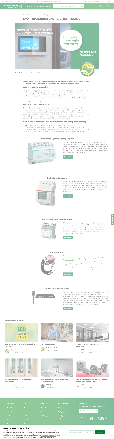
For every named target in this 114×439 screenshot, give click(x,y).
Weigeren (88, 432)
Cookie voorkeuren (75, 432)
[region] (57, 432)
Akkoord (100, 432)
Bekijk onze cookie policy (48, 437)
